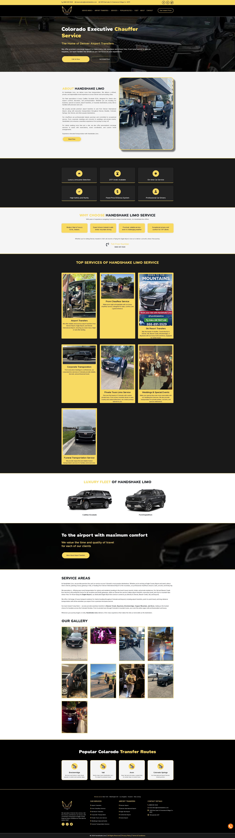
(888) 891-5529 (68, 2)
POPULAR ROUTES (126, 10)
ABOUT (142, 10)
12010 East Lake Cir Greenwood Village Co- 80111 (115, 2)
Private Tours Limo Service (99, 818)
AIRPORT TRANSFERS (101, 10)
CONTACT (150, 10)
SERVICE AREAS (87, 10)
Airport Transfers (96, 805)
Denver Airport (124, 805)
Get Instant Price (165, 10)
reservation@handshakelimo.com (86, 2)
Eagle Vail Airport (125, 811)
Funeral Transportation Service (100, 824)
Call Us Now (76, 59)
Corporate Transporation (98, 814)
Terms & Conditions (138, 835)
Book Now (71, 139)
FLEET (136, 10)
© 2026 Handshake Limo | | (105, 835)
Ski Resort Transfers (97, 811)
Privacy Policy (127, 835)
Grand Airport (124, 818)
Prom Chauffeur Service (98, 808)
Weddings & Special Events (99, 821)
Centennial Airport (125, 814)
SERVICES (114, 10)
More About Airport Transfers (75, 555)
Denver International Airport (128, 808)
